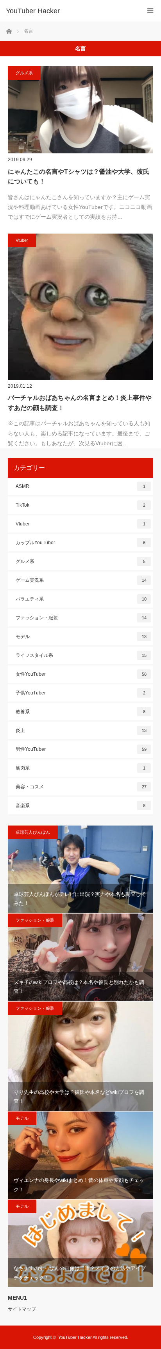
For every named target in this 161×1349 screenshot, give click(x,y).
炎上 (81, 730)
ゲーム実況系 (81, 580)
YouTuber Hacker (33, 10)
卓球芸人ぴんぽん (33, 832)
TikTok (80, 505)
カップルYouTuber (80, 542)
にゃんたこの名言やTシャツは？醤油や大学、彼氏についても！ (78, 176)
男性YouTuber (81, 749)
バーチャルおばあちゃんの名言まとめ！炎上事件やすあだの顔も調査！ (80, 402)
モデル (81, 636)
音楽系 (80, 805)
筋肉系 (80, 768)
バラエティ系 (81, 599)
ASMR (80, 486)
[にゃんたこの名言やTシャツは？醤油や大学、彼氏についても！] (80, 109)
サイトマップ (22, 1309)
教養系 (80, 711)
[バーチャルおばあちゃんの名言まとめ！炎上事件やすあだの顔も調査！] (80, 307)
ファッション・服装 (81, 618)
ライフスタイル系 (81, 655)
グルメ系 (24, 72)
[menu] (150, 11)
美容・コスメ (81, 787)
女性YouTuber (81, 674)
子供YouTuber (80, 693)
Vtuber (22, 240)
